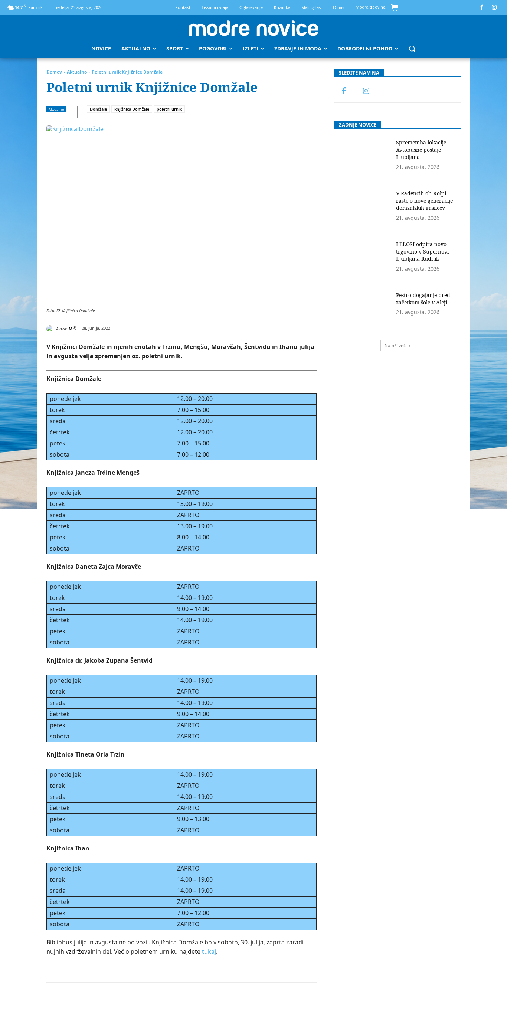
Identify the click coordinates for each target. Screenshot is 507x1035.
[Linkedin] (161, 1001)
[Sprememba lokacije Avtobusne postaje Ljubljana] (362, 159)
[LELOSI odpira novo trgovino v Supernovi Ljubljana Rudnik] (362, 260)
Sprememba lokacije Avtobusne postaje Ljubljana (421, 149)
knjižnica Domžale (131, 109)
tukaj (209, 951)
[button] (412, 49)
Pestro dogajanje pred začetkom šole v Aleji (423, 298)
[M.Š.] (51, 329)
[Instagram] (494, 7)
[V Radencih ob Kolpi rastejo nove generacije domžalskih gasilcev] (362, 209)
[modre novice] (253, 28)
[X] (110, 1001)
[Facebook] (482, 7)
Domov (54, 72)
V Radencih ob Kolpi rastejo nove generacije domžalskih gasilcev (424, 200)
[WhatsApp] (144, 1001)
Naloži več (395, 345)
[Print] (196, 1001)
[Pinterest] (127, 1001)
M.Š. (73, 329)
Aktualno (77, 72)
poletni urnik (169, 109)
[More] (230, 1001)
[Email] (178, 1001)
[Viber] (213, 1001)
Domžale (98, 109)
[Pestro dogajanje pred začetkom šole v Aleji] (362, 311)
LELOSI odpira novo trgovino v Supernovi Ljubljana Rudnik (422, 251)
